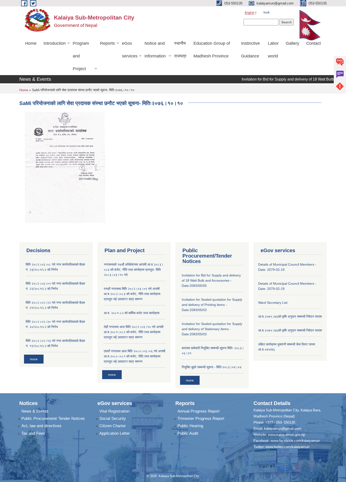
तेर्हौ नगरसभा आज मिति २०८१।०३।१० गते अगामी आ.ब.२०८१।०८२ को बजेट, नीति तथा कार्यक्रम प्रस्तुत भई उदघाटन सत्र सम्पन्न (133, 332)
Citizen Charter (112, 426)
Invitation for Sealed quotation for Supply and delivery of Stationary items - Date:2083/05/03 (212, 329)
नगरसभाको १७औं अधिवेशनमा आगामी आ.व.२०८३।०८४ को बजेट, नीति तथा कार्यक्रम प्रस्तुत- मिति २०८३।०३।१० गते (133, 270)
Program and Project (81, 56)
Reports (107, 43)
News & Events (34, 411)
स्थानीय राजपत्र (180, 49)
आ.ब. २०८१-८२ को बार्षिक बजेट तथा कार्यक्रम (131, 313)
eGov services (129, 49)
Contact (313, 43)
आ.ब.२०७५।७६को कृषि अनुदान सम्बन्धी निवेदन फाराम (290, 316)
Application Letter (114, 433)
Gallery (292, 43)
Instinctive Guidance (250, 49)
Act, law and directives (41, 426)
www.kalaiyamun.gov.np (286, 435)
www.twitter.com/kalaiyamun (287, 447)
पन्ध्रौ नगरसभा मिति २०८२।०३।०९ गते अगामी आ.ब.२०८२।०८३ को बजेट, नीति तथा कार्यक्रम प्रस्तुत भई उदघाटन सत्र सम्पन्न (132, 294)
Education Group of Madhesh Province (211, 49)
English (249, 12)
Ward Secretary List (272, 302)
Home (30, 43)
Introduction (55, 43)
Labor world (273, 49)
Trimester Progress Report (200, 418)
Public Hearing (190, 426)
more (34, 359)
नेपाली (266, 12)
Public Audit (187, 433)
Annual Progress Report (198, 411)
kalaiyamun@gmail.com (282, 428)
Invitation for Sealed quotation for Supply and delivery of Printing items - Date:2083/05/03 (212, 305)
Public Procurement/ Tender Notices (53, 418)
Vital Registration (114, 411)
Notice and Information (155, 49)
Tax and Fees (33, 433)
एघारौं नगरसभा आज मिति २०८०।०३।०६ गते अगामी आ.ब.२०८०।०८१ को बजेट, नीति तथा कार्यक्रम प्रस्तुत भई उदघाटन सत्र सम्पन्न (134, 356)
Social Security (112, 418)
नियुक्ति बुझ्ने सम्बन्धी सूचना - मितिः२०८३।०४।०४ (211, 367)
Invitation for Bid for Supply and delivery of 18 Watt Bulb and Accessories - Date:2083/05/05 (211, 280)
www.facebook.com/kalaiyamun (295, 441)
